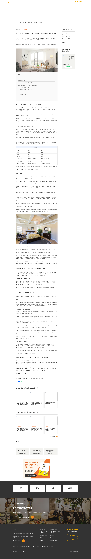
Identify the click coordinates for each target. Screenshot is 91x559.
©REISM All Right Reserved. (74, 551)
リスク (63, 33)
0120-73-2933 (78, 1)
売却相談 (71, 1)
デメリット (64, 34)
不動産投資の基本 (54, 1)
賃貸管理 (42, 532)
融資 (62, 38)
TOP (17, 22)
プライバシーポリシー (16, 551)
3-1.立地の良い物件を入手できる (24, 87)
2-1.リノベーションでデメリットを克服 (25, 82)
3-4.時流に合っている (22, 94)
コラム (20, 22)
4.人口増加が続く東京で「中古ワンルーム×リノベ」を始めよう (28, 96)
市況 (66, 38)
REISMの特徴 (38, 1)
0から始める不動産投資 (55, 531)
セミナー (42, 537)
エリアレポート (54, 539)
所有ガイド (53, 532)
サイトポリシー (24, 551)
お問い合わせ (72, 535)
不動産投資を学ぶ (46, 1)
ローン (68, 34)
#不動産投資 (18, 378)
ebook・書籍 (43, 539)
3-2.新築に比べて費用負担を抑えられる (25, 89)
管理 (71, 33)
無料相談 (42, 540)
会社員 (63, 36)
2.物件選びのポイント (21, 80)
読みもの (60, 1)
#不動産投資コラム (26, 378)
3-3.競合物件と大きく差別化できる (24, 91)
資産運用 (67, 33)
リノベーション (44, 531)
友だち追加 (68, 66)
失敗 (69, 38)
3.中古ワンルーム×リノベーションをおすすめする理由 (27, 85)
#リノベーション (34, 378)
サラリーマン (68, 36)
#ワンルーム (41, 378)
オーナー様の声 (66, 1)
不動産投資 (24, 22)
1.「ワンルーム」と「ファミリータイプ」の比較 (26, 77)
